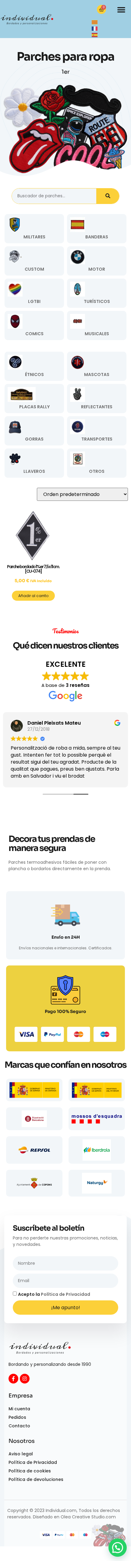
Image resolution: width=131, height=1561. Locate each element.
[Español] (95, 35)
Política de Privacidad (65, 1294)
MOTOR (96, 269)
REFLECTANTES (96, 407)
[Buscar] (107, 196)
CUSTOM (34, 269)
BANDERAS (96, 237)
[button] (121, 9)
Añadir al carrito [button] (33, 595)
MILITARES (34, 237)
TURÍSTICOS (97, 301)
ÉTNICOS (34, 374)
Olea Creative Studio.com (88, 1517)
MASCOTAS (96, 374)
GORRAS (34, 439)
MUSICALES (97, 334)
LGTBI (34, 301)
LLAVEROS (34, 471)
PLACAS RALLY (34, 407)
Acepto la (54, 1294)
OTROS (96, 471)
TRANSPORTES (96, 439)
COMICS (34, 334)
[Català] (95, 22)
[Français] (95, 28)
